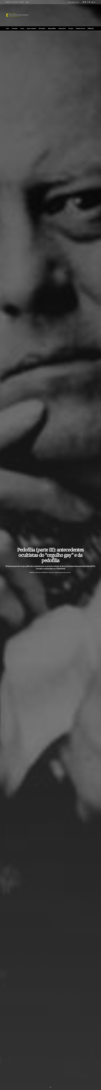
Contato (27, 2)
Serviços (70, 28)
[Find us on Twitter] (87, 2)
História (52, 572)
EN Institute (42, 28)
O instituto (15, 28)
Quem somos (15, 2)
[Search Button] (94, 28)
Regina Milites (52, 28)
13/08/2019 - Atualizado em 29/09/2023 (38, 572)
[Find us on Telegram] (89, 2)
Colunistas (21, 2)
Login (94, 2)
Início (7, 28)
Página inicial (8, 2)
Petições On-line (80, 28)
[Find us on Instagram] (83, 2)
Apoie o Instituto (31, 28)
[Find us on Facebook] (85, 2)
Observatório (62, 28)
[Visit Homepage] (22, 15)
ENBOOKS (91, 28)
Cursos (22, 28)
